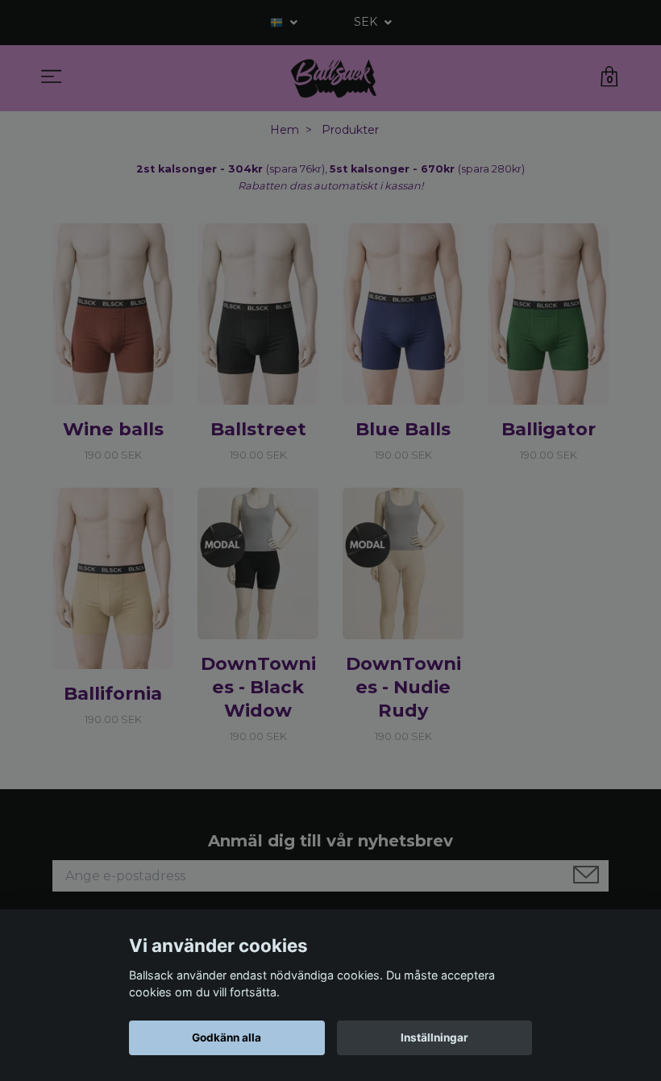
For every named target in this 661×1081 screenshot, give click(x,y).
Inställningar (434, 1037)
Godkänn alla (226, 1037)
